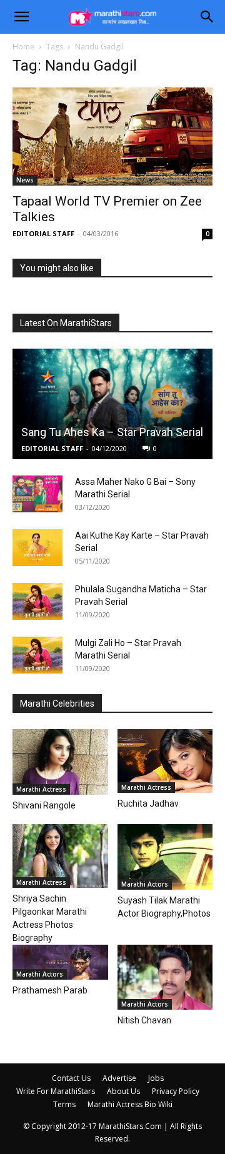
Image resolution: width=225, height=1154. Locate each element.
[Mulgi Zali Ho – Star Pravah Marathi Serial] (37, 655)
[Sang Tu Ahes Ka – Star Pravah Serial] (112, 404)
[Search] (207, 17)
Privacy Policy (175, 1091)
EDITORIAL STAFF (43, 233)
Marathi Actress (41, 789)
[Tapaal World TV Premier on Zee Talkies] (112, 136)
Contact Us (71, 1078)
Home (23, 46)
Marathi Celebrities (57, 704)
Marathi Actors (144, 884)
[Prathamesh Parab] (60, 962)
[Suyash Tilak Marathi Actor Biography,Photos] (165, 857)
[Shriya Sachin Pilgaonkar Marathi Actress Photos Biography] (60, 856)
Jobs (156, 1078)
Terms (64, 1104)
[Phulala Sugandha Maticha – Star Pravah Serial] (37, 601)
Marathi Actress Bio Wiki (130, 1104)
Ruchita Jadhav (148, 803)
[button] (21, 17)
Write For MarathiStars (55, 1091)
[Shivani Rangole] (60, 762)
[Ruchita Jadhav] (165, 761)
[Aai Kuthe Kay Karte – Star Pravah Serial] (37, 548)
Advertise (119, 1078)
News (25, 180)
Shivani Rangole (44, 805)
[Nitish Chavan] (165, 977)
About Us (123, 1091)
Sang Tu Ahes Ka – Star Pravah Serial (112, 432)
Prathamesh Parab (50, 990)
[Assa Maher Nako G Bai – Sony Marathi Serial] (37, 494)
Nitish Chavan (144, 1020)
